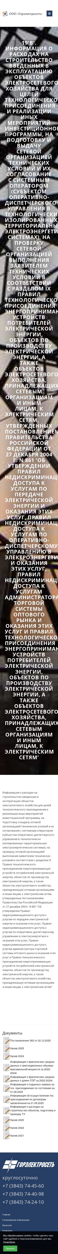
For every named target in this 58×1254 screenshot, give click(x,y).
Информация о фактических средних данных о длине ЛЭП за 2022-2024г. (32, 1078)
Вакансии (7, 1225)
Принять (10, 1248)
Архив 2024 (17, 1056)
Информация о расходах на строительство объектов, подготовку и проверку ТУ (33, 1110)
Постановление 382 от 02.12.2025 (30, 1040)
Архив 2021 (17, 1135)
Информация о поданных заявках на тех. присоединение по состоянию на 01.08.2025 (32, 1088)
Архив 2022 (17, 1128)
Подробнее (9, 1242)
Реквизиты (7, 1230)
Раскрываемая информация (15, 1220)
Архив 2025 (17, 1048)
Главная (6, 1214)
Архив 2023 (17, 1120)
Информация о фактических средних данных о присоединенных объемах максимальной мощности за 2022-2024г (32, 1067)
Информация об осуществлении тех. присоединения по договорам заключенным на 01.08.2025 (32, 1099)
